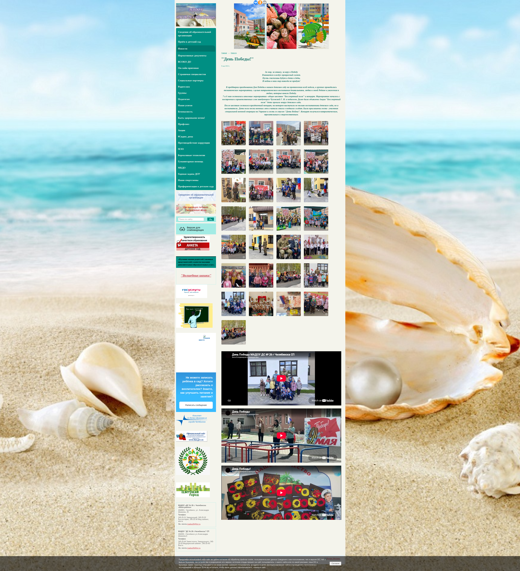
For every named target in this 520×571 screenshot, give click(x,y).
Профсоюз (183, 124)
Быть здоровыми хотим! (191, 117)
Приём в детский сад (189, 41)
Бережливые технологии (191, 155)
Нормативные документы (192, 55)
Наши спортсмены (188, 180)
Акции (181, 130)
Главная (224, 53)
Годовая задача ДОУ (189, 174)
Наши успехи (185, 105)
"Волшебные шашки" (196, 275)
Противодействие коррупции (194, 142)
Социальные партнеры (190, 80)
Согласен (335, 563)
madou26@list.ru (193, 524)
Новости (182, 48)
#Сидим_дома (185, 136)
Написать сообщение (196, 405)
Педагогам (184, 99)
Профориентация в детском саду (196, 186)
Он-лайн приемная (188, 68)
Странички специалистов (192, 74)
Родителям (184, 86)
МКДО (182, 167)
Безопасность (185, 111)
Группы (182, 93)
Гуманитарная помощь (190, 161)
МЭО (181, 149)
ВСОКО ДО (184, 61)
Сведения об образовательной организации (194, 33)
